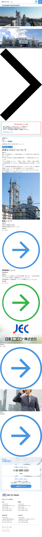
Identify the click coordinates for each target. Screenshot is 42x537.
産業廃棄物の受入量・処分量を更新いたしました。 (13, 144)
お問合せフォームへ (21, 486)
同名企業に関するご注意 (8, 132)
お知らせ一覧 (5, 147)
